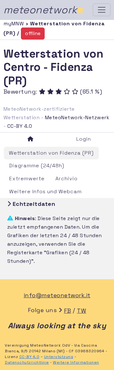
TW (81, 310)
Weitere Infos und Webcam (45, 191)
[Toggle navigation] (102, 9)
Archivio (66, 178)
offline (33, 33)
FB (67, 310)
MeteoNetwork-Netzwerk (77, 117)
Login (83, 139)
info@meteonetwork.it (57, 295)
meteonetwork (43, 9)
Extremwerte (27, 178)
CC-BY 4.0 (19, 126)
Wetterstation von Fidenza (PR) (51, 153)
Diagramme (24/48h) (36, 165)
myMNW (14, 23)
